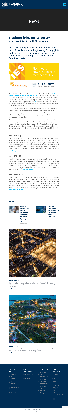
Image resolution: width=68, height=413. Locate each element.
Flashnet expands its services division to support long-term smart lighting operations (25, 213)
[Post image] (14, 209)
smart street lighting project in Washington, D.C (32, 94)
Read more (12, 289)
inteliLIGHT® (14, 281)
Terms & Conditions (26, 411)
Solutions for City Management (44, 374)
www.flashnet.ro (27, 169)
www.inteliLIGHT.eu (16, 190)
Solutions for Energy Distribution (43, 381)
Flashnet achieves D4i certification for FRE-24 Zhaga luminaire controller (53, 211)
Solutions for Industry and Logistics (43, 390)
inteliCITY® (13, 346)
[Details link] (33, 253)
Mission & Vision (13, 376)
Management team (15, 388)
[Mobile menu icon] (64, 4)
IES (35, 102)
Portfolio (13, 392)
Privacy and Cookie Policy (40, 411)
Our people (13, 382)
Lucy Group (39, 409)
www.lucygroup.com (16, 151)
